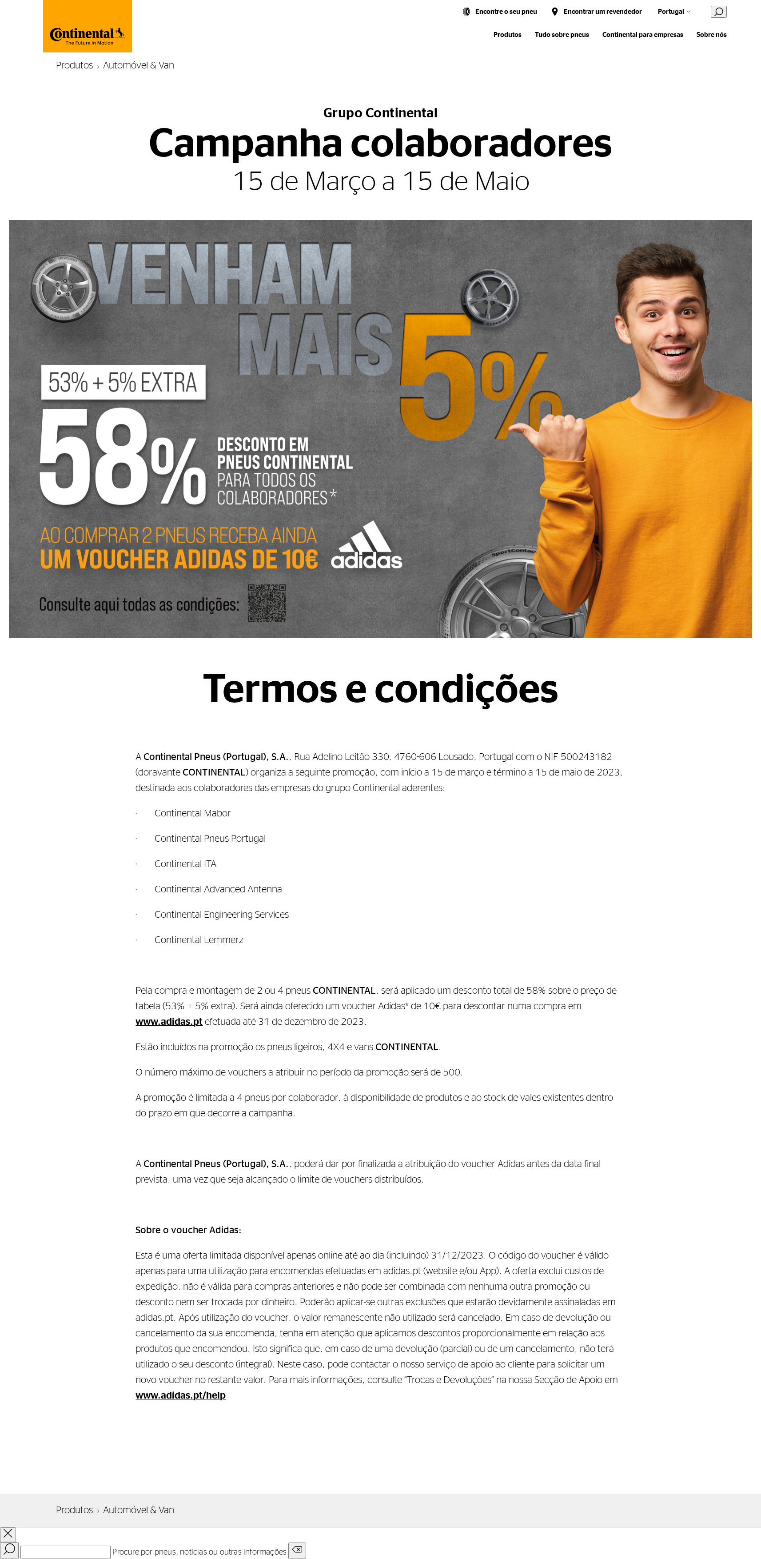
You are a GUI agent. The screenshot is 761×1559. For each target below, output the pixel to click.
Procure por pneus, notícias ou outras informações (199, 1552)
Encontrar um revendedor (603, 11)
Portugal (671, 11)
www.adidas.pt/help (180, 1395)
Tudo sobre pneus (562, 35)
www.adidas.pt (169, 1022)
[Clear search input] (297, 1551)
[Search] (9, 1550)
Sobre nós (712, 35)
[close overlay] (8, 1534)
